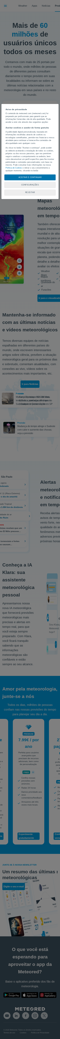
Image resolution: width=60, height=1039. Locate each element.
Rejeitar (30, 192)
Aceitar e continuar (30, 177)
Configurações (30, 185)
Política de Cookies (14, 168)
